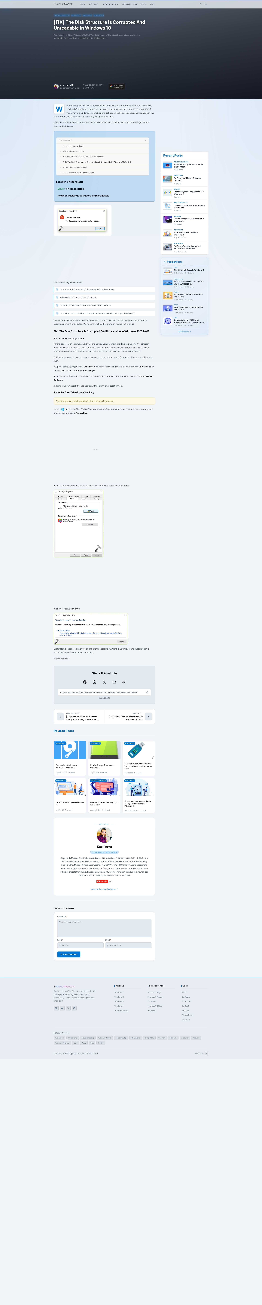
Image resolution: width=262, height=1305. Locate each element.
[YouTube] (62, 1008)
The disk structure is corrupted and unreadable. (83, 156)
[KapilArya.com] (64, 4)
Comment (62, 917)
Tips (92, 1043)
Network (196, 1038)
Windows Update (104, 1038)
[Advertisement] (131, 62)
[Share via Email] (114, 682)
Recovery (173, 1038)
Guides (100, 1043)
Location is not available (73, 146)
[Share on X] (104, 682)
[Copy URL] (147, 692)
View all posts (183, 332)
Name (60, 940)
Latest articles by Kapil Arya (103, 889)
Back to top (201, 1053)
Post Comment (70, 954)
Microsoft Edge (121, 1038)
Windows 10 (76, 15)
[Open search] (200, 4)
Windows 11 (59, 1038)
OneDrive (161, 1038)
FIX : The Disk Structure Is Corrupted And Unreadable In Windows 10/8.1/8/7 (97, 162)
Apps (84, 1043)
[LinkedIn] (56, 1008)
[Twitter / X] (68, 1008)
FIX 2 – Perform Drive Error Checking (78, 173)
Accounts (184, 1038)
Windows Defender (62, 1043)
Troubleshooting (61, 15)
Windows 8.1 (99, 15)
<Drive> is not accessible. (74, 151)
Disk (75, 1043)
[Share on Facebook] (85, 682)
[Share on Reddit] (124, 682)
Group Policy (149, 1038)
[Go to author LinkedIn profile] (72, 85)
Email (108, 940)
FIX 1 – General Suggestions (75, 167)
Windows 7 (87, 15)
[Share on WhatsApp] (95, 682)
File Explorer (135, 1038)
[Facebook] (74, 1008)
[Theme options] (205, 4)
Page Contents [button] (66, 140)
